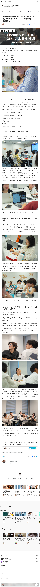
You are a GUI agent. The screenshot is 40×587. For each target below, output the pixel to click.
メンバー (20, 11)
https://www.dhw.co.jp (7, 6)
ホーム (2, 11)
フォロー (20, 8)
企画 (3, 452)
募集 (38, 11)
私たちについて (11, 11)
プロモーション (21, 452)
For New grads (20, 476)
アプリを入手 (36, 555)
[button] (20, 553)
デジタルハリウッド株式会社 (12, 5)
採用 (7, 452)
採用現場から (15, 452)
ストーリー (30, 11)
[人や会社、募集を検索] (38, 1)
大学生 (10, 452)
